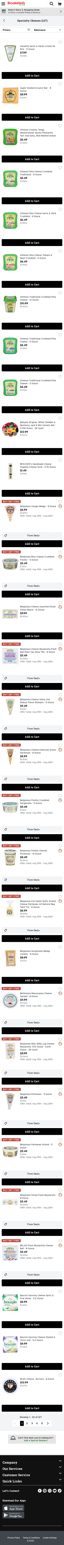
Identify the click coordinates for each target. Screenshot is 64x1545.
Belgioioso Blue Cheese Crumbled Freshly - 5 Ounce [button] (37, 558)
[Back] (4, 21)
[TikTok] (60, 1491)
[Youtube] (55, 1491)
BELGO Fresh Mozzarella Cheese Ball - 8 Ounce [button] (36, 1247)
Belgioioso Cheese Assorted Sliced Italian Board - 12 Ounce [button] (37, 608)
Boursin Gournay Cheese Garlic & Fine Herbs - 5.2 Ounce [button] (37, 1297)
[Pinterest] (45, 1491)
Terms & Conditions (31, 1538)
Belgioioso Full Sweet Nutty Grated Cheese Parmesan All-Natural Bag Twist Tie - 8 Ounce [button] (38, 904)
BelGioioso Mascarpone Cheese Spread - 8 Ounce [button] (36, 995)
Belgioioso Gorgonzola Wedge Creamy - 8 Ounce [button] (35, 953)
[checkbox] (60, 42)
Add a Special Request (36, 1440)
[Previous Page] (16, 1423)
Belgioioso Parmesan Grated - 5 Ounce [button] (36, 1146)
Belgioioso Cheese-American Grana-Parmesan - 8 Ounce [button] (38, 751)
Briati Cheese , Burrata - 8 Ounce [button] (37, 1379)
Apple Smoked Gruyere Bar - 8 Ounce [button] (35, 89)
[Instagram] (50, 1491)
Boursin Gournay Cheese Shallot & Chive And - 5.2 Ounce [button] (37, 1339)
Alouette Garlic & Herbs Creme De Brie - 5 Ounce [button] (37, 48)
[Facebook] (40, 1491)
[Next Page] (48, 1423)
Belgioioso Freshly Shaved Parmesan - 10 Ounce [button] (33, 852)
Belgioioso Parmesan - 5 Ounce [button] (36, 1094)
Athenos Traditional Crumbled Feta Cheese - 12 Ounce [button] (38, 298)
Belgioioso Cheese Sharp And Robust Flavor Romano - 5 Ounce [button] (37, 701)
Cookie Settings (50, 1538)
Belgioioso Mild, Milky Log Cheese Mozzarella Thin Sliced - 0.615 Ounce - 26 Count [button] (37, 1046)
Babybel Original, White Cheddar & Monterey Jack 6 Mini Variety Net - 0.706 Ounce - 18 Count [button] (38, 425)
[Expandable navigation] (3, 3)
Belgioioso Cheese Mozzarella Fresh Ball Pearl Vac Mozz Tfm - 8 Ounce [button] (38, 651)
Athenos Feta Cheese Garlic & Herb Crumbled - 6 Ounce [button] (38, 215)
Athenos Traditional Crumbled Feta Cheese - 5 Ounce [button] (38, 340)
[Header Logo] (15, 3)
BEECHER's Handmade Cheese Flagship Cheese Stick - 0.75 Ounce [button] (38, 466)
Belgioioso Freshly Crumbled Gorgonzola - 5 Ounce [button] (34, 802)
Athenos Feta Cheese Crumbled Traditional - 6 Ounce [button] (36, 173)
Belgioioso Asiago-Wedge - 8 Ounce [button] (38, 506)
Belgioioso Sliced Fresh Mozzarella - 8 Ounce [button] (38, 1197)
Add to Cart (32, 75)
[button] (51, 4)
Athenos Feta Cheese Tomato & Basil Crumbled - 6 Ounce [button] (36, 257)
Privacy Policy (13, 1538)
